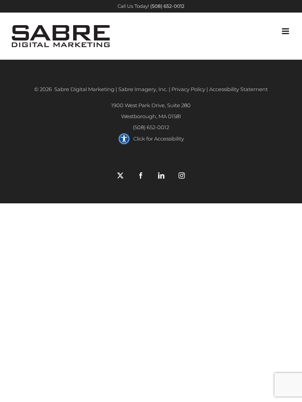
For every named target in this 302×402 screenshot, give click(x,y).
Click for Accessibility (158, 138)
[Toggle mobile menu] (286, 31)
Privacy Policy (188, 89)
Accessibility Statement (238, 89)
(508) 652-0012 (151, 127)
